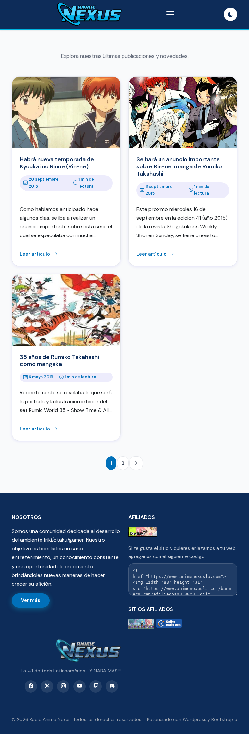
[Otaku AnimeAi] (141, 624)
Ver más (30, 600)
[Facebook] (31, 686)
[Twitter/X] (47, 686)
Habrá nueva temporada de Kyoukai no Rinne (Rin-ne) (57, 163)
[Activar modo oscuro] (230, 14)
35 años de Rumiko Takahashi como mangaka (59, 360)
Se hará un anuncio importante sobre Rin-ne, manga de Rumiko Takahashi (179, 166)
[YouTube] (79, 686)
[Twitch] (95, 686)
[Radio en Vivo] (169, 624)
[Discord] (112, 686)
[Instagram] (63, 686)
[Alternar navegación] (170, 14)
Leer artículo (35, 254)
